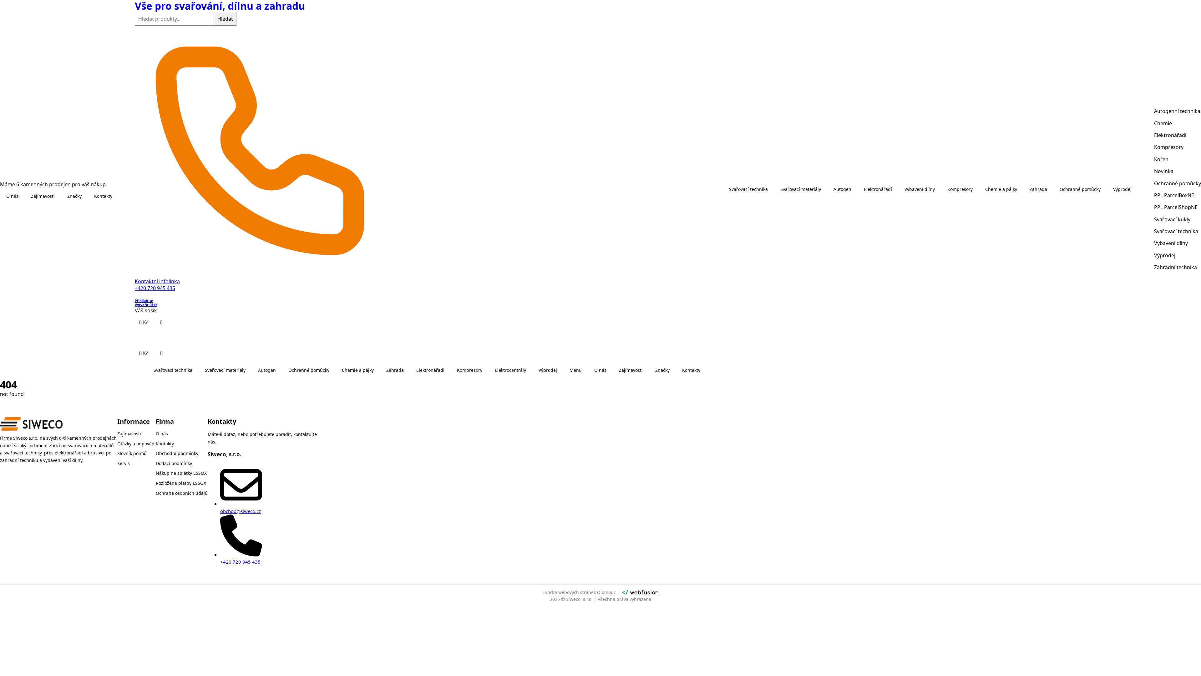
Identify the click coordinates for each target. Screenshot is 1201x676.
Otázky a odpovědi (136, 444)
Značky (74, 196)
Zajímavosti (43, 196)
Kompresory (469, 370)
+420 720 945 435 (155, 288)
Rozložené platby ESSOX (181, 483)
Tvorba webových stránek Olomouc (579, 592)
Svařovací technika (173, 370)
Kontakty (103, 196)
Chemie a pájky (358, 370)
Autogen (267, 370)
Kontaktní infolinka (157, 281)
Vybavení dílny (920, 189)
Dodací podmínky (174, 463)
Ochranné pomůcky (308, 370)
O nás (12, 196)
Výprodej (548, 370)
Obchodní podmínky (177, 453)
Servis (123, 463)
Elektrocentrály (510, 370)
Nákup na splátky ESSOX (181, 473)
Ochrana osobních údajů (182, 493)
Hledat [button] (225, 18)
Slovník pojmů (132, 453)
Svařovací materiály (225, 370)
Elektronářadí (430, 370)
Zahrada (395, 370)
